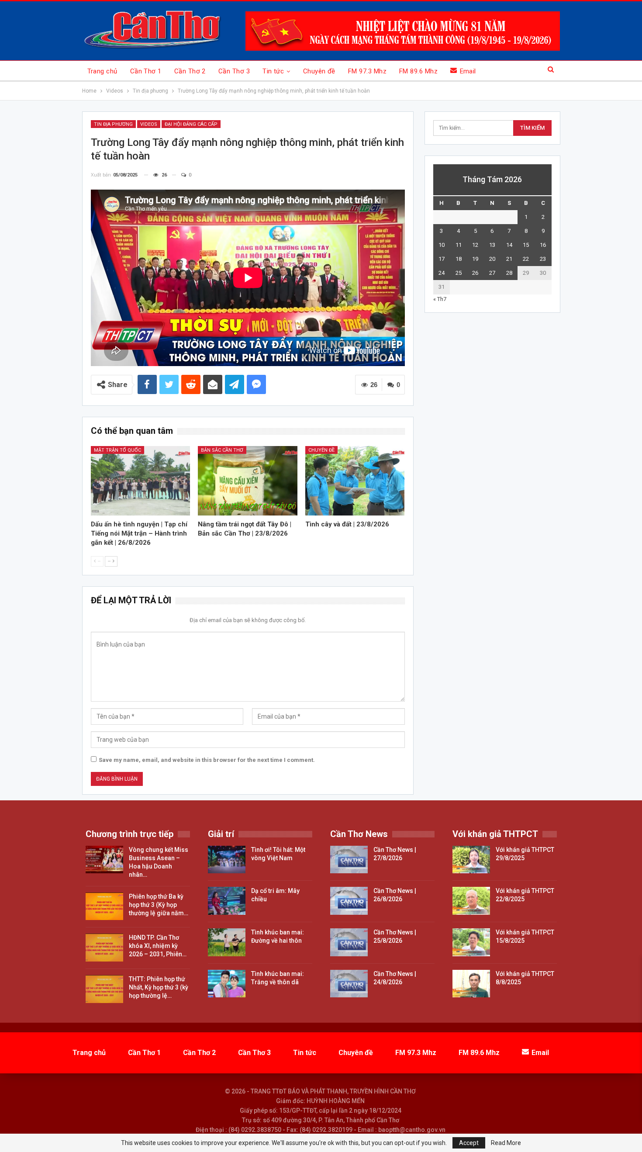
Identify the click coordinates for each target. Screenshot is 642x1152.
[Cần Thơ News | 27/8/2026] (349, 860)
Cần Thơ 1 (146, 71)
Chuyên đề (319, 71)
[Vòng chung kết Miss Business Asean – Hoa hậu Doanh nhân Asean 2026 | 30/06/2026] (104, 860)
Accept (469, 1142)
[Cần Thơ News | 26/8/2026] (349, 901)
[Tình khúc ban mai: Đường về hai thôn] (226, 942)
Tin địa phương (113, 124)
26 (475, 273)
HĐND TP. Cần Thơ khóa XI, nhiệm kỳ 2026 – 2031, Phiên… (157, 946)
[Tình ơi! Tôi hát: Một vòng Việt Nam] (226, 860)
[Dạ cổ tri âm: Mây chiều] (226, 901)
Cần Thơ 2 (190, 71)
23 (543, 259)
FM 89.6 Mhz (418, 71)
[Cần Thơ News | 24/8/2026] (349, 984)
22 (526, 259)
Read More (506, 1143)
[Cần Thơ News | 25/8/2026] (349, 942)
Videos (148, 124)
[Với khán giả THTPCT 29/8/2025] (471, 860)
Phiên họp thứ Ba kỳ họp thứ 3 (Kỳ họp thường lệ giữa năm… (158, 905)
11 (459, 245)
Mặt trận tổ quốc (117, 450)
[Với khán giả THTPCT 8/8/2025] (471, 984)
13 (492, 245)
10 (441, 245)
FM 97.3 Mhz (367, 71)
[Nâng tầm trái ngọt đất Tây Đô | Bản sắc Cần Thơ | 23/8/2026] (247, 480)
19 (475, 259)
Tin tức (273, 71)
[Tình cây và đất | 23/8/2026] (355, 480)
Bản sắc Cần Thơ (222, 450)
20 (492, 259)
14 (509, 245)
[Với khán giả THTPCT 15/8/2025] (471, 942)
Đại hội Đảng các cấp (191, 124)
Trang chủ (102, 71)
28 (509, 273)
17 (441, 259)
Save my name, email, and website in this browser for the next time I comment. (207, 760)
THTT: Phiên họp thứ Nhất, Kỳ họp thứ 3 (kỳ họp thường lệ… (158, 987)
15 (526, 245)
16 (543, 245)
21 (509, 259)
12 (475, 245)
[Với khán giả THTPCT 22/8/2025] (471, 901)
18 (459, 259)
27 (492, 273)
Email (468, 71)
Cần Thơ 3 (234, 71)
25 (459, 273)
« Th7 (439, 299)
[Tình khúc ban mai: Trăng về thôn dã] (226, 984)
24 (441, 273)
